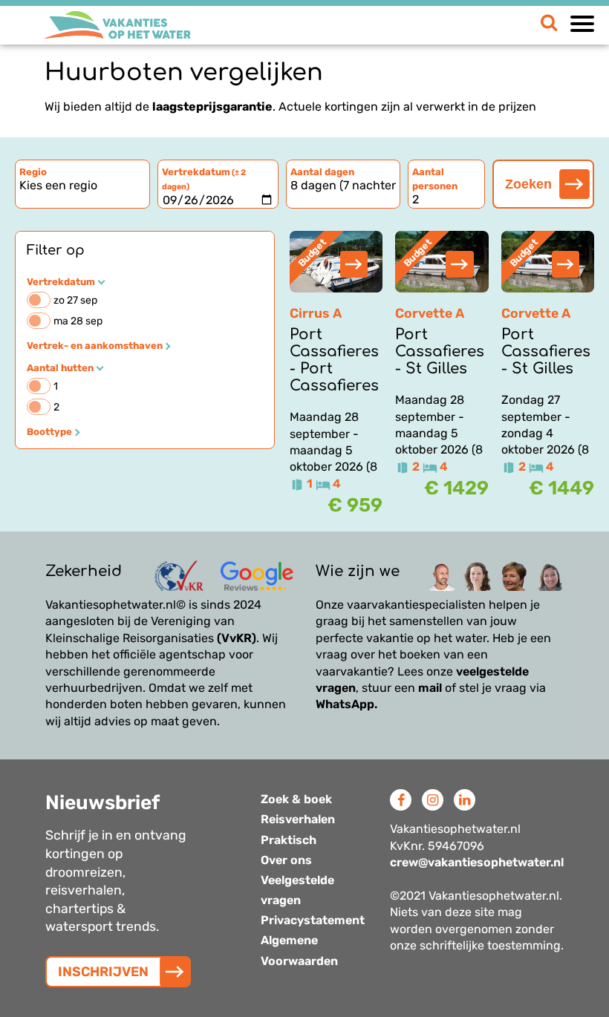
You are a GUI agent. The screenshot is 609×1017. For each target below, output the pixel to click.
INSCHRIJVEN (103, 972)
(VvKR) (236, 638)
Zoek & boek (296, 799)
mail (430, 688)
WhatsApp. (346, 704)
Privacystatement (313, 920)
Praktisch (288, 840)
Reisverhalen (298, 819)
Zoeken (528, 184)
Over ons (286, 860)
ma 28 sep (77, 321)
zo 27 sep (75, 300)
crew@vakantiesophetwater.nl (477, 862)
